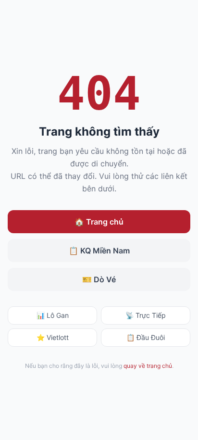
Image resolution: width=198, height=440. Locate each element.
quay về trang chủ (148, 365)
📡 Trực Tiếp (145, 315)
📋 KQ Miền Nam (99, 250)
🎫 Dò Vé (99, 279)
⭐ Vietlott (53, 337)
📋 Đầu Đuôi (145, 337)
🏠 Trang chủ (99, 221)
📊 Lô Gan (53, 315)
